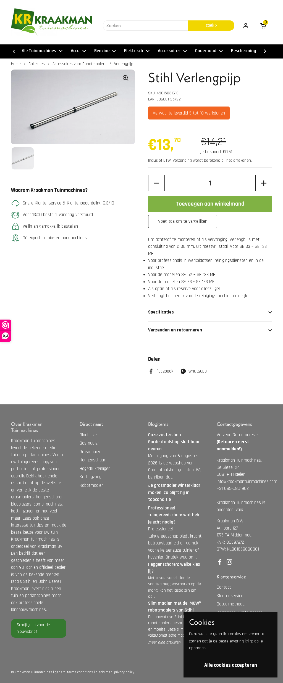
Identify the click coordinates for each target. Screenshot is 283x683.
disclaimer (104, 672)
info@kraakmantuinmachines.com (247, 482)
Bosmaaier (89, 443)
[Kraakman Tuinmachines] (51, 22)
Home (16, 64)
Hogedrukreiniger (95, 469)
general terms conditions (74, 672)
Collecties (36, 64)
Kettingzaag (90, 477)
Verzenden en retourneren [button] (175, 330)
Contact (224, 587)
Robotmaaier (91, 485)
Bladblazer (89, 435)
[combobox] (145, 25)
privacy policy (124, 672)
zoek (210, 25)
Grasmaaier (90, 452)
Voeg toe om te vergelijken (182, 221)
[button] (156, 183)
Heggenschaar (92, 460)
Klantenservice (230, 596)
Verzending (182, 160)
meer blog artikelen (164, 642)
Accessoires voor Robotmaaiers (79, 64)
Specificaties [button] (161, 312)
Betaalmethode (231, 604)
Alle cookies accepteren (230, 665)
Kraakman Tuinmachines (33, 672)
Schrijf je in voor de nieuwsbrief (33, 628)
